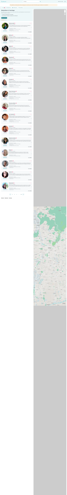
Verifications (15, 7)
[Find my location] (65, 14)
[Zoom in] (65, 10)
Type (3, 7)
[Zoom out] (65, 12)
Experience (9, 7)
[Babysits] (3, 1)
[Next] (23, 194)
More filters (21, 7)
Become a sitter (60, 1)
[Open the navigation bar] (65, 1)
